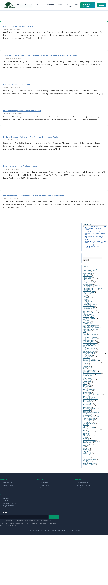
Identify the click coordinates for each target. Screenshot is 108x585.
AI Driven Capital (88, 277)
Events (84, 319)
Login (101, 5)
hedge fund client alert (89, 336)
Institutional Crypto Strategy (91, 360)
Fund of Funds (87, 322)
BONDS (85, 299)
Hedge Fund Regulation (89, 344)
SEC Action (86, 425)
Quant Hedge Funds (88, 415)
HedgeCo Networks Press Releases (92, 354)
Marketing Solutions (83, 485)
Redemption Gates (88, 422)
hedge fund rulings (88, 345)
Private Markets (87, 407)
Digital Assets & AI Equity (90, 313)
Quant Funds (86, 414)
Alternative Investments (89, 289)
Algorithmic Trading (88, 281)
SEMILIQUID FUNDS (89, 427)
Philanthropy (86, 386)
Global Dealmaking (88, 326)
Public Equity (86, 411)
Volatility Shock (87, 462)
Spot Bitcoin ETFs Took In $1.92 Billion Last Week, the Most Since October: (94, 238)
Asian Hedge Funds (88, 292)
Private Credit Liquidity (89, 397)
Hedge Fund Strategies (89, 347)
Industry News (44, 485)
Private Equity (87, 401)
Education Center (45, 488)
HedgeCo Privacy (8, 506)
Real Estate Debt (87, 421)
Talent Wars (86, 445)
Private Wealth (87, 410)
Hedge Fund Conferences (90, 339)
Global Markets (87, 330)
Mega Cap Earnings (88, 374)
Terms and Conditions (10, 503)
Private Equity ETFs (88, 404)
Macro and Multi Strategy (90, 370)
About (77, 4)
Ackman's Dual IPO (88, 270)
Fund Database (8, 483)
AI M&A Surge (87, 280)
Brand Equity (86, 300)
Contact (5, 501)
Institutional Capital (88, 359)
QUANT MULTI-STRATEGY (91, 416)
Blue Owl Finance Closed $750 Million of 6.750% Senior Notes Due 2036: (95, 233)
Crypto (86, 451)
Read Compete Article (89, 419)
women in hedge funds (89, 464)
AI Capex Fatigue (88, 273)
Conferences (49, 4)
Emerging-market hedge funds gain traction (20, 166)
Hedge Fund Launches (89, 341)
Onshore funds (87, 382)
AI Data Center (87, 274)
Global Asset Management (90, 325)
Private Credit (86, 396)
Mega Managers (87, 375)
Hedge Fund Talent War (89, 348)
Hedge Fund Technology (90, 349)
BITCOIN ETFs (87, 297)
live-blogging (86, 366)
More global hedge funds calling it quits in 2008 (22, 110)
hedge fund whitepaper (89, 351)
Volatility (85, 460)
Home (19, 4)
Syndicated (86, 444)
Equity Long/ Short (88, 317)
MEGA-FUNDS (87, 378)
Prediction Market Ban (89, 389)
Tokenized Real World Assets (91, 455)
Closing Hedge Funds (89, 304)
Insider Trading (87, 358)
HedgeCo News (87, 355)
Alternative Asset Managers (90, 285)
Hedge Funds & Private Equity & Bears (18, 26)
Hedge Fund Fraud (88, 340)
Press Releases (87, 390)
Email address (4, 513)
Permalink (17, 29)
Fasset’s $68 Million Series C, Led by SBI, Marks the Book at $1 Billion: (95, 242)
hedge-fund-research (88, 352)
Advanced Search (8, 485)
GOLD (84, 332)
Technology (86, 449)
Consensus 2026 (87, 308)
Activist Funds (87, 272)
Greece (84, 333)
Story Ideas (86, 438)
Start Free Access (86, 5)
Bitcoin (85, 296)
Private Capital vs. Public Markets (92, 395)
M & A (84, 369)
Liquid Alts (86, 363)
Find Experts (68, 5)
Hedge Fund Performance (90, 343)
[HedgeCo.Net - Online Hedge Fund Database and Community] (9, 5)
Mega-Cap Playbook (88, 377)
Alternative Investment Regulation (92, 288)
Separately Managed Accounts (91, 429)
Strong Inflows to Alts (89, 440)
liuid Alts (85, 364)
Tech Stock (86, 448)
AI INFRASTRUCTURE (89, 278)
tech (84, 447)
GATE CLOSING (87, 323)
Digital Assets (86, 311)
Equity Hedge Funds (88, 315)
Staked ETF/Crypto (88, 436)
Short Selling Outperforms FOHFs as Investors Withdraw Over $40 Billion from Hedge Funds (40, 55)
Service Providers (82, 483)
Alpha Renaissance (88, 282)
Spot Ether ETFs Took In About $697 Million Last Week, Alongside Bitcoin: (95, 228)
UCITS (84, 456)
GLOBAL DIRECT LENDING (91, 328)
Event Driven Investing (89, 318)
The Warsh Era (87, 452)
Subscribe (54, 517)
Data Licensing (82, 488)
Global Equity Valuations (90, 329)
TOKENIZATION (87, 453)
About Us (6, 498)
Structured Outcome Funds (90, 441)
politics (85, 388)
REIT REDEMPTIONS (89, 423)
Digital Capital (87, 314)
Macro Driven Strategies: (90, 371)
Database (29, 4)
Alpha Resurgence (88, 284)
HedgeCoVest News (88, 356)
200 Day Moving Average (90, 269)
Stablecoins (86, 434)
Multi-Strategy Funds (89, 380)
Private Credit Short (88, 400)
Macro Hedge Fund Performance (92, 373)
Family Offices (87, 321)
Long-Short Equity (88, 367)
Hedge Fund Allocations (89, 334)
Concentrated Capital (89, 307)
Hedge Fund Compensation (90, 337)
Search (85, 260)
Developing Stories (88, 310)
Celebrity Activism (88, 302)
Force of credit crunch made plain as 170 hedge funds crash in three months (33, 195)
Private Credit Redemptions (90, 399)
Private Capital (87, 393)
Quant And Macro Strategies (91, 412)
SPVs (38, 4)
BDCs (84, 295)
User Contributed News (89, 459)
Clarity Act (86, 303)
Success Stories (87, 442)
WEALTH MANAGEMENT (90, 463)
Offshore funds (87, 381)
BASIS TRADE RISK (89, 293)
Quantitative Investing (89, 418)
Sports (84, 430)
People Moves (87, 385)
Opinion (85, 384)
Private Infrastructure (88, 406)
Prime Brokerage (87, 392)
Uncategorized (87, 457)
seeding (85, 426)
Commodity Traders (88, 306)
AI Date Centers (87, 276)
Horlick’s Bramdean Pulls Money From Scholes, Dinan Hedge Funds (30, 137)
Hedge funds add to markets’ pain (16, 84)
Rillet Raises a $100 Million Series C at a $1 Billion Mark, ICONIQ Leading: (95, 246)
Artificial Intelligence (89, 291)
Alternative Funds (88, 287)
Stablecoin (86, 433)
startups (85, 437)
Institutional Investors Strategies (92, 362)
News (60, 4)
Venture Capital (88, 403)
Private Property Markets (90, 408)
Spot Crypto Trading (88, 431)
